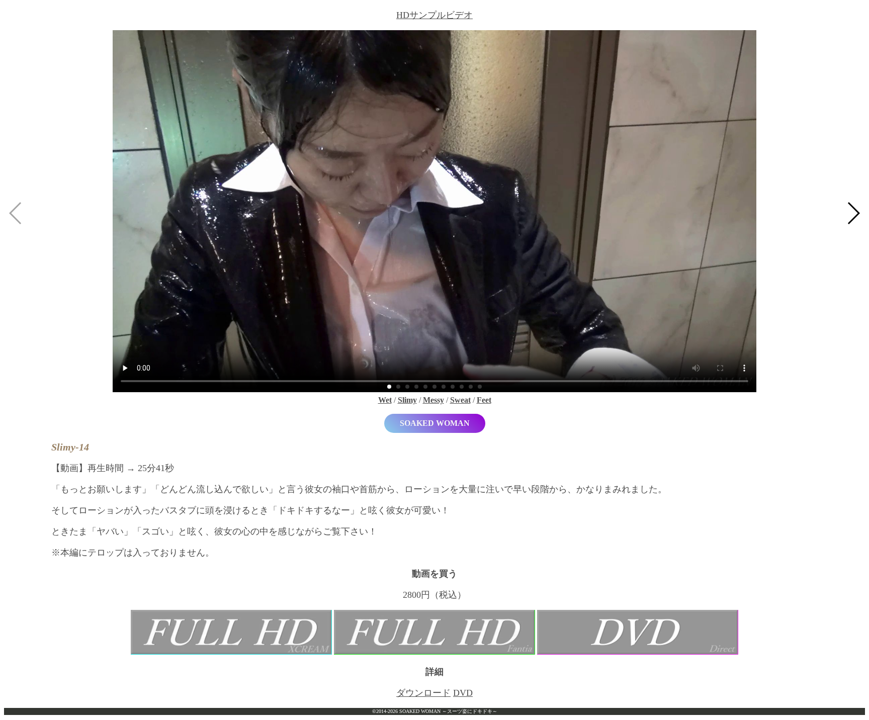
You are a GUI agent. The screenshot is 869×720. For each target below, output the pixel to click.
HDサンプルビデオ (434, 15)
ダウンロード (423, 693)
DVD (463, 693)
